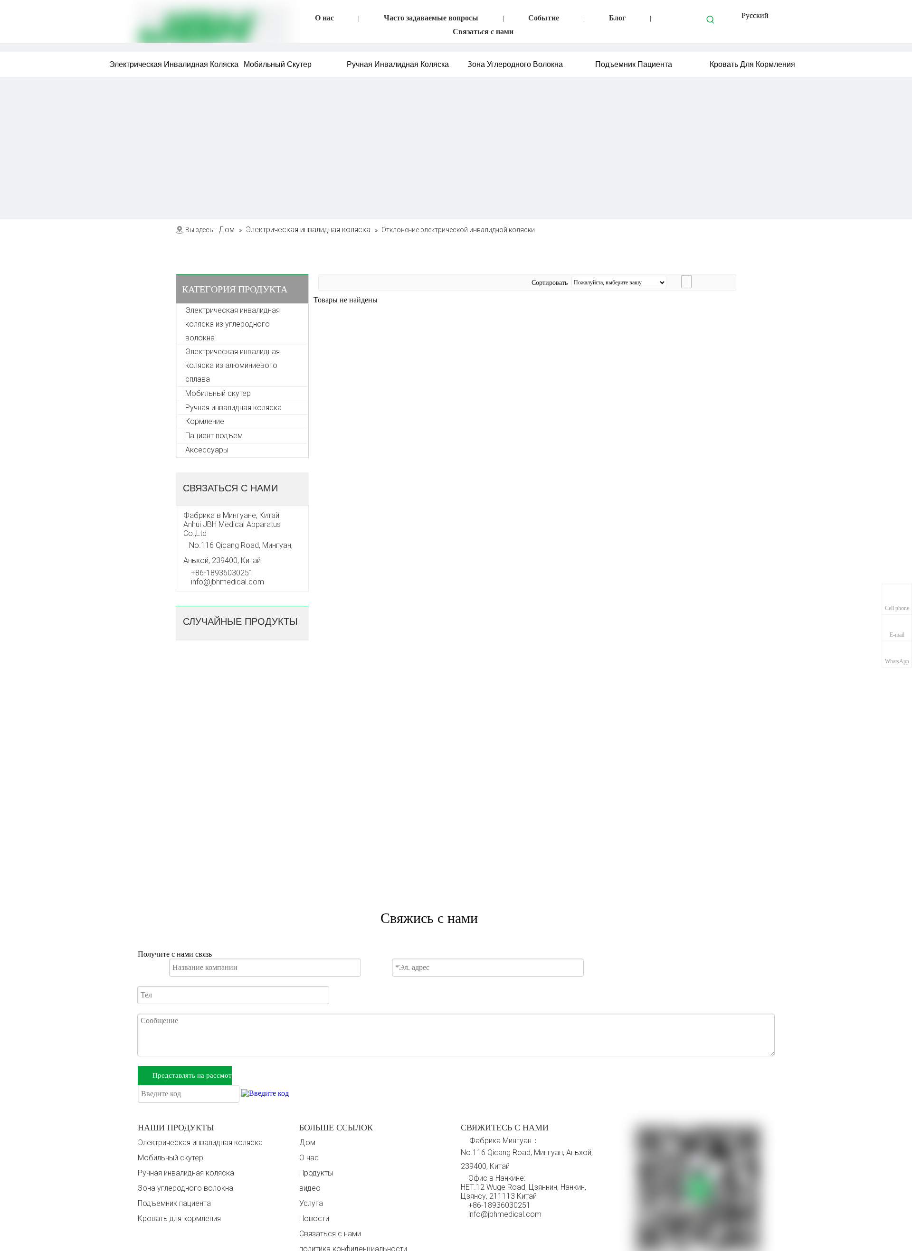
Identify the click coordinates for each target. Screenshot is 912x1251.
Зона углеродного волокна (185, 1188)
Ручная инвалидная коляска (233, 407)
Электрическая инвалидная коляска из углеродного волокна (233, 324)
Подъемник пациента (174, 1203)
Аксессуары (206, 449)
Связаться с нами (483, 32)
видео (310, 1188)
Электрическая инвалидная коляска (200, 1142)
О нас (324, 18)
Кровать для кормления (179, 1218)
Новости (314, 1218)
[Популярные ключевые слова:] (711, 19)
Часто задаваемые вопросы (431, 18)
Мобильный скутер (218, 393)
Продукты (316, 1172)
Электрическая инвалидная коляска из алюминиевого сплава (233, 365)
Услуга (311, 1203)
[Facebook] (468, 1231)
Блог (617, 18)
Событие (543, 18)
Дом (307, 1142)
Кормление (204, 421)
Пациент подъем (214, 435)
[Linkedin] (487, 1231)
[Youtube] (507, 1231)
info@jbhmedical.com (505, 1214)
